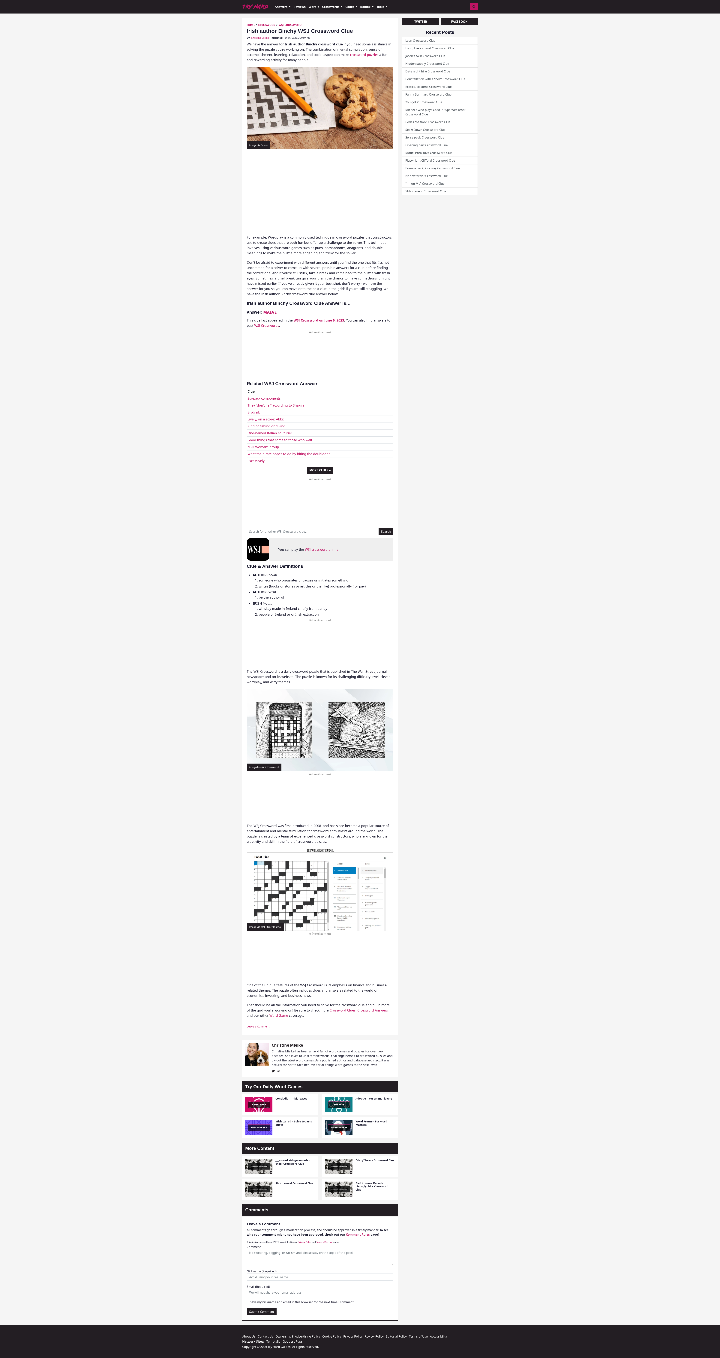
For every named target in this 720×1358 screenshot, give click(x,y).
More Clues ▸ (320, 470)
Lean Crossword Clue (420, 40)
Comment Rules (358, 1234)
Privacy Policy (304, 1242)
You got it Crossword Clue (423, 102)
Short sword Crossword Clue (294, 1183)
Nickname (262, 1271)
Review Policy (374, 1336)
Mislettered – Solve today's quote (293, 1123)
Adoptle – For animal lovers (374, 1098)
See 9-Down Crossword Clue (425, 130)
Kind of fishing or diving (266, 426)
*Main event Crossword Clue (425, 191)
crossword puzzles (364, 54)
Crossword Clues (343, 1010)
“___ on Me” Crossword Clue (425, 184)
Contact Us (265, 1336)
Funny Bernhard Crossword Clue (428, 94)
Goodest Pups (293, 1341)
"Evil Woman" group (263, 447)
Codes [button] (350, 7)
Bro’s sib (254, 412)
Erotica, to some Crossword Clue (428, 87)
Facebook (459, 22)
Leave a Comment (258, 1026)
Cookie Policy (331, 1336)
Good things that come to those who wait (280, 440)
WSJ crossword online (321, 549)
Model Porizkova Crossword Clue (428, 153)
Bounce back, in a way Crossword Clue (432, 168)
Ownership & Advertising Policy (297, 1336)
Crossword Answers (372, 1010)
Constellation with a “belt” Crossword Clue (435, 79)
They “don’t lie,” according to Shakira (276, 405)
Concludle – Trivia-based (291, 1098)
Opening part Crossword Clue (426, 145)
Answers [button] (281, 7)
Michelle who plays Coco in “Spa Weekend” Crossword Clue (435, 112)
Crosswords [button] (331, 7)
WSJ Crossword (290, 25)
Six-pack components (264, 398)
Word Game (278, 1015)
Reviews (299, 7)
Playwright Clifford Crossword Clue (430, 160)
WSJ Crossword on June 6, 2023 (319, 320)
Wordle (314, 7)
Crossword (266, 25)
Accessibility (438, 1336)
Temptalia (273, 1341)
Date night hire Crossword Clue (427, 71)
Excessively (256, 461)
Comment (254, 1247)
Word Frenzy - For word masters (371, 1123)
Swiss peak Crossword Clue (424, 137)
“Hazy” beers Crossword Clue (375, 1160)
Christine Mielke (260, 37)
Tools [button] (380, 7)
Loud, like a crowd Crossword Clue (429, 48)
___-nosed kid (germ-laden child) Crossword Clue (292, 1161)
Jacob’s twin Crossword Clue (425, 56)
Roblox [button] (365, 7)
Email (258, 1287)
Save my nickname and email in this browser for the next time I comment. (302, 1302)
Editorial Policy (396, 1336)
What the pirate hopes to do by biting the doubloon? (289, 454)
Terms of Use (418, 1336)
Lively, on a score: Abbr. (266, 419)
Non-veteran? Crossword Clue (426, 176)
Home (251, 25)
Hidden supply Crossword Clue (427, 64)
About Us (248, 1336)
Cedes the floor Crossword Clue (427, 122)
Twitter (420, 22)
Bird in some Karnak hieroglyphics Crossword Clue (372, 1186)
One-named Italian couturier (270, 433)
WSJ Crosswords (266, 325)
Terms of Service (324, 1242)
